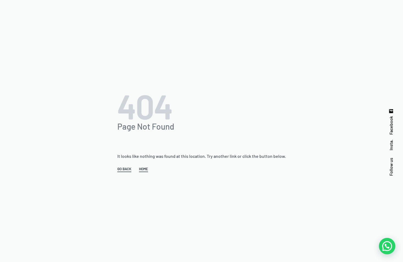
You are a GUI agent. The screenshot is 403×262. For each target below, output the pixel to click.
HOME (143, 169)
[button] (387, 246)
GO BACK (124, 169)
